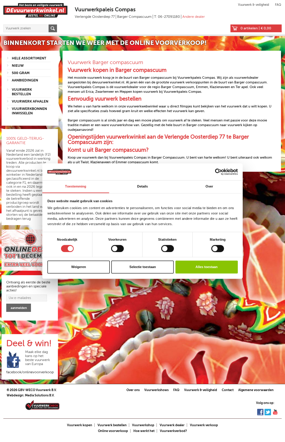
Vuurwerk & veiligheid (253, 4)
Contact (228, 390)
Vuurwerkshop (143, 425)
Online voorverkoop (113, 431)
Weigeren (78, 267)
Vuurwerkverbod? (173, 431)
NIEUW (18, 66)
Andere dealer (193, 17)
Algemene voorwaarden (256, 390)
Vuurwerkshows (156, 390)
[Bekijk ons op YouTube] (275, 412)
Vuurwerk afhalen (30, 101)
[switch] (117, 248)
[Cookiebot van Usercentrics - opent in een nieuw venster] (218, 171)
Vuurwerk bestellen (112, 425)
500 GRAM (21, 73)
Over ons (133, 390)
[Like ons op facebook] (260, 412)
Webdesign (15, 395)
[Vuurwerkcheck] (42, 405)
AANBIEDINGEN (25, 80)
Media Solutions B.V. (40, 395)
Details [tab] (142, 186)
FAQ (278, 4)
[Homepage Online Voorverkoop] (35, 10)
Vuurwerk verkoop (204, 425)
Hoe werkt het (144, 431)
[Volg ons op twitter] (268, 412)
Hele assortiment (29, 58)
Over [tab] (209, 186)
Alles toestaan (206, 267)
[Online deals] (30, 250)
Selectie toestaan (142, 267)
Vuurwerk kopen (79, 425)
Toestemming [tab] (75, 186)
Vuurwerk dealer (172, 425)
